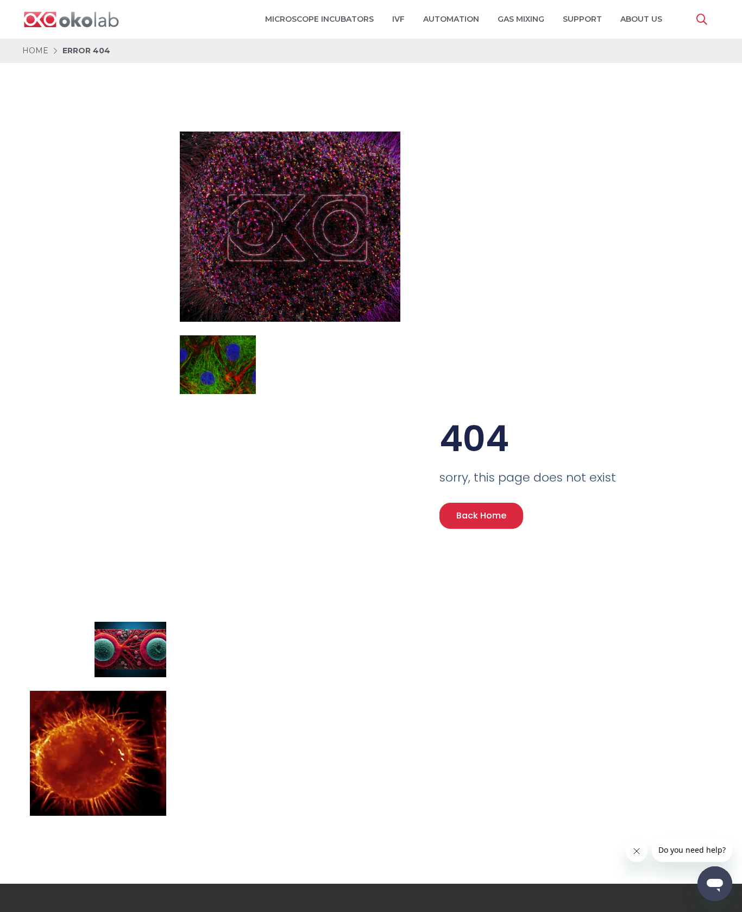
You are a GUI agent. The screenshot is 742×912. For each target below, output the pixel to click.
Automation (451, 19)
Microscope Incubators (319, 19)
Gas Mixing (521, 19)
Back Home (481, 515)
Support (582, 19)
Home (35, 50)
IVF (398, 19)
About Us (641, 19)
